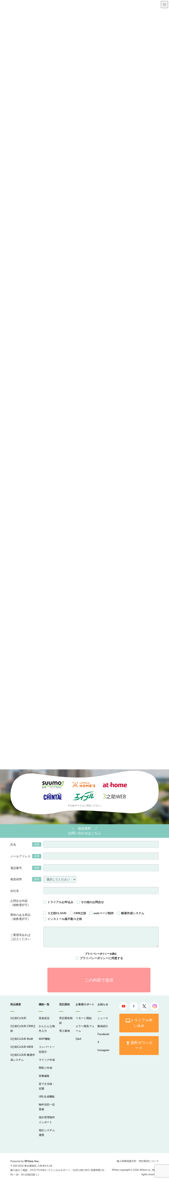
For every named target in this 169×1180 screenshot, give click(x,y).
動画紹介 (102, 1026)
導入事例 (64, 1030)
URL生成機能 (47, 1096)
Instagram (103, 1050)
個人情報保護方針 (126, 1161)
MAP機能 (44, 1038)
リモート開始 (84, 1018)
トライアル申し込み (141, 1023)
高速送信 (44, 1018)
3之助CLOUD (18, 1018)
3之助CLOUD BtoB (21, 1038)
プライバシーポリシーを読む (101, 953)
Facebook (103, 1034)
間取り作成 (45, 1067)
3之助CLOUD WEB (21, 1046)
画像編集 (44, 1075)
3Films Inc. (32, 1161)
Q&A (78, 1038)
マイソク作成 (47, 1059)
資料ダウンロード (141, 1045)
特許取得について (149, 1161)
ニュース (102, 1018)
